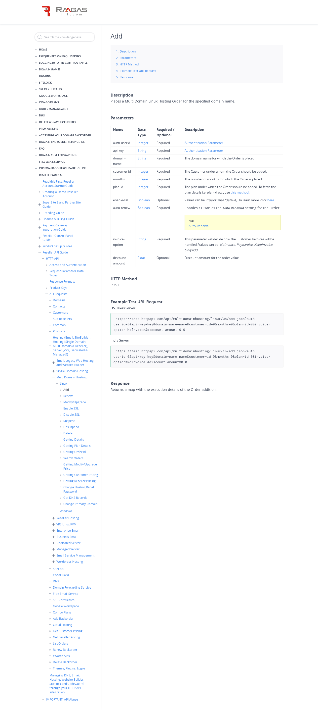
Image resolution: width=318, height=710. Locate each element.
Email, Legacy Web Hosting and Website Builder (75, 362)
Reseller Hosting (67, 518)
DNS (42, 115)
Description (128, 51)
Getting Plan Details (77, 446)
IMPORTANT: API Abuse (62, 699)
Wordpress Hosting (69, 561)
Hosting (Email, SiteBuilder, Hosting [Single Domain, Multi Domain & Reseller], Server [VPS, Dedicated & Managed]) (71, 345)
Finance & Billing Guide (58, 219)
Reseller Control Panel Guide (57, 238)
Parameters (128, 58)
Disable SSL (71, 414)
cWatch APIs (61, 656)
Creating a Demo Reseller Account (60, 194)
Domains (59, 300)
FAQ (41, 149)
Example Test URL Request (138, 71)
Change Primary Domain (80, 504)
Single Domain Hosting (72, 371)
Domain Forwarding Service (72, 587)
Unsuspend (71, 427)
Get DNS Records (75, 498)
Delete (68, 433)
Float (141, 257)
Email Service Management (75, 555)
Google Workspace (53, 96)
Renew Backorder (65, 650)
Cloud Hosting (62, 625)
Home (43, 49)
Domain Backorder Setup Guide (62, 142)
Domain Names (49, 69)
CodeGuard (61, 575)
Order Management (53, 109)
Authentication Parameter (204, 143)
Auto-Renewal (199, 226)
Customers (60, 312)
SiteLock (45, 83)
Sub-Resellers (62, 319)
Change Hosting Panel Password (78, 489)
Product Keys (58, 288)
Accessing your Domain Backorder (65, 135)
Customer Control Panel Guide (62, 168)
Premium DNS (48, 129)
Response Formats (62, 281)
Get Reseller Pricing (66, 637)
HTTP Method (129, 64)
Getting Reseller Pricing (79, 481)
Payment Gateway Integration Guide (55, 227)
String (142, 150)
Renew (68, 396)
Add (66, 390)
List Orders (60, 643)
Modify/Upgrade (74, 402)
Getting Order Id (74, 452)
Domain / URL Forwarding (58, 155)
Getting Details (73, 439)
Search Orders (73, 458)
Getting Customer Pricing (80, 475)
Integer (143, 143)
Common (59, 325)
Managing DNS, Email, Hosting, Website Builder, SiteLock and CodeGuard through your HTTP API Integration (66, 683)
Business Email (66, 537)
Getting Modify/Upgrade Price (80, 466)
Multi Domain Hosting (71, 377)
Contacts (59, 306)
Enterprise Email (67, 530)
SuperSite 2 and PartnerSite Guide (61, 204)
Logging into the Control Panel (63, 63)
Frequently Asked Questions (60, 56)
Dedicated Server (68, 543)
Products (59, 331)
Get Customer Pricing (67, 631)
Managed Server (68, 549)
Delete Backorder (65, 662)
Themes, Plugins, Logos (69, 668)
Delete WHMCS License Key (57, 122)
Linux (63, 383)
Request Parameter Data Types (66, 273)
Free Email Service (52, 162)
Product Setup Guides (57, 246)
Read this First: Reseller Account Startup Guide (58, 183)
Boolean (144, 200)
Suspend (69, 421)
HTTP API (52, 258)
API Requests (58, 294)
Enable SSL (71, 408)
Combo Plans (49, 102)
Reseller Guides (50, 175)
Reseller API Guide (55, 252)
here (270, 200)
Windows (66, 511)
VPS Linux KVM (66, 524)
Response (126, 77)
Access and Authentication (67, 265)
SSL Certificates (50, 89)
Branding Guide (53, 213)
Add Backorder (63, 618)
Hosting (45, 76)
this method (240, 192)
